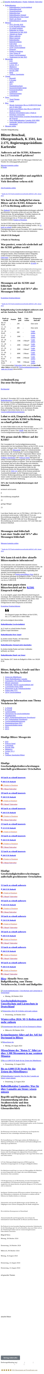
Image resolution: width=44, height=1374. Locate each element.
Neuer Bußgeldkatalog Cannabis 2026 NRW (24, 120)
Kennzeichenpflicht (16, 90)
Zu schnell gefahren (16, 28)
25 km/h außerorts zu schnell (10, 1313)
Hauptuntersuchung (16, 86)
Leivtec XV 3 (14, 65)
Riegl (11, 72)
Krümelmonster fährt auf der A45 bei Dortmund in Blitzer (21, 1036)
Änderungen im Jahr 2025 (18, 57)
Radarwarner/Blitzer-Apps (24, 574)
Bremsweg (4, 1128)
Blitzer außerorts (15, 36)
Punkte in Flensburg (16, 51)
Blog (6, 103)
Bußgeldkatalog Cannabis (18, 21)
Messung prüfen (10, 126)
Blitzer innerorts (14, 38)
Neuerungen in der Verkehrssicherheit (18, 688)
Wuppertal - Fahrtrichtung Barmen (12, 1338)
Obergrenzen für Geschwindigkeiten (17, 714)
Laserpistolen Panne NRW (14, 686)
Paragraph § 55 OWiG (9, 1159)
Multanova (13, 67)
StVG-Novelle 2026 (16, 24)
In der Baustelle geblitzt (17, 26)
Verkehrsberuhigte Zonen (10, 1116)
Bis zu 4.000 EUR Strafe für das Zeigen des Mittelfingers (18, 1070)
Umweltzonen (14, 95)
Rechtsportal (5, 389)
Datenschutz (19, 1364)
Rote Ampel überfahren (8, 1286)
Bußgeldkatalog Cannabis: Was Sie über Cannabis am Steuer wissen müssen (20, 1089)
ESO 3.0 (14, 471)
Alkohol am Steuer (15, 34)
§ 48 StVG (11, 1279)
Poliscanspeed (14, 69)
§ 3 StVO (11, 1280)
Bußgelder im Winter (16, 30)
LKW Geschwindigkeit (17, 47)
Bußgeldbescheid (15, 9)
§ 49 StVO (4, 1279)
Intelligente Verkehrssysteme (11, 1189)
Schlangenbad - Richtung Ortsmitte (13, 1346)
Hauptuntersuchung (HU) (13, 723)
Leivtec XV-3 (9, 751)
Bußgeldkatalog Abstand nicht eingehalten (16, 645)
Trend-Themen (14, 99)
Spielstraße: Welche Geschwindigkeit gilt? (19, 685)
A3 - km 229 (5, 1331)
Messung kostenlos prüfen (9, 165)
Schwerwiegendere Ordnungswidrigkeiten (16, 1147)
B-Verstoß (8, 710)
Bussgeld (12, 78)
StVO (7, 729)
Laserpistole (13, 63)
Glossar (7, 76)
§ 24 (12, 1306)
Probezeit (12, 49)
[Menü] (2, 2)
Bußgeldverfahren (15, 42)
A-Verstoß (8, 708)
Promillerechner (10, 715)
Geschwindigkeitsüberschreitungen (12, 412)
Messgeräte (9, 59)
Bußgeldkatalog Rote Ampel (19, 17)
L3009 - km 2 (5, 1327)
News (7, 97)
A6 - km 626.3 (6, 1353)
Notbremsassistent (15, 93)
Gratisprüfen (33, 332)
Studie (21, 430)
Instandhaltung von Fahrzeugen (12, 1137)
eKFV (11, 82)
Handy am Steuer (15, 19)
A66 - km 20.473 (6, 1335)
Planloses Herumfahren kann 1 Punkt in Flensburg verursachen (22, 114)
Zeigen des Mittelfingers (13, 677)
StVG (7, 727)
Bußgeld (7, 210)
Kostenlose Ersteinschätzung (10, 298)
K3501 (30, 587)
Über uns (21, 1362)
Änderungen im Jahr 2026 (18, 32)
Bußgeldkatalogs (6, 400)
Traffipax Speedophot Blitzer (15, 755)
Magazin (8, 23)
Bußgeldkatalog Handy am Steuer (13, 655)
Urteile (11, 101)
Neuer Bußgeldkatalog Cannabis (16, 679)
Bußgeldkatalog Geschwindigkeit (20, 7)
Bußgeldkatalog (10, 5)
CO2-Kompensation (8, 1177)
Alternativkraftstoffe (8, 1215)
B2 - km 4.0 (5, 1342)
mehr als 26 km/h (7, 369)
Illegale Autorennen (11, 683)
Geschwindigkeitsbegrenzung (29, 367)
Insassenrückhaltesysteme (18, 88)
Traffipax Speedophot (16, 74)
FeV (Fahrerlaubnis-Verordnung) (16, 719)
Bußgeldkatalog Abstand (17, 15)
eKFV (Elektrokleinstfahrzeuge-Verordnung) (20, 717)
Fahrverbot (13, 44)
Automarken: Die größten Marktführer (18, 681)
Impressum (29, 1362)
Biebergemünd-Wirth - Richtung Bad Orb (15, 1324)
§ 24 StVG (4, 1280)
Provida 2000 (13, 70)
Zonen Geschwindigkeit (17, 55)
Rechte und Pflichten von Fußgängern (13, 1297)
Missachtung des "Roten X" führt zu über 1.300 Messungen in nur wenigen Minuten (21, 1053)
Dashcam (14, 1311)
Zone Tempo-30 (14, 53)
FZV (11, 84)
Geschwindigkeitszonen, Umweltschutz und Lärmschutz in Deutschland (19, 1003)
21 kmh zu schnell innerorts (10, 1300)
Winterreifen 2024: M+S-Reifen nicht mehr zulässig (18, 1247)
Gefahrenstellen (10, 712)
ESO (11, 61)
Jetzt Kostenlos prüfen (8, 188)
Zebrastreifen (6, 1199)
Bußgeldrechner (14, 13)
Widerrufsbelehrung (7, 1364)
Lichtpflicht (13, 92)
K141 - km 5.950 (6, 1320)
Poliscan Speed (24, 458)
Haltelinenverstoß (7, 1167)
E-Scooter (12, 80)
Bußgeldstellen (14, 40)
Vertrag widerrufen (10, 1358)
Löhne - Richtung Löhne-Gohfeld (12, 1349)
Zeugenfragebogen (15, 11)
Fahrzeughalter (6, 1306)
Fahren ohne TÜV (15, 46)
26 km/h (33, 263)
